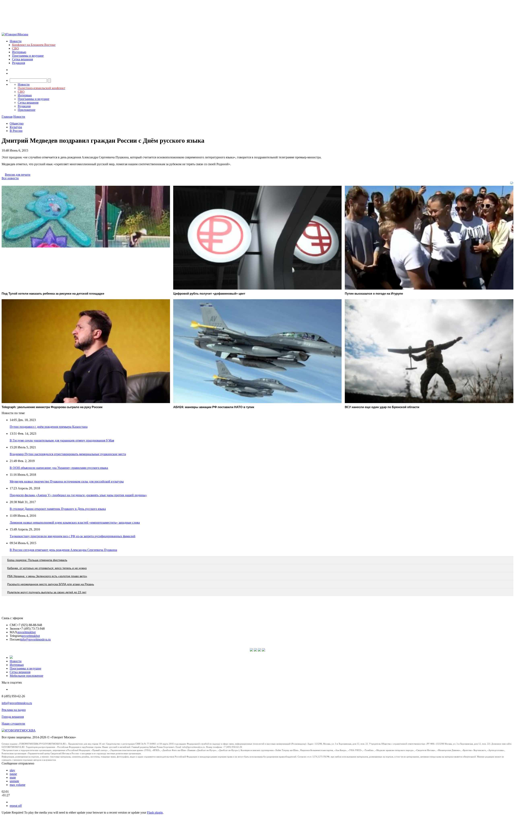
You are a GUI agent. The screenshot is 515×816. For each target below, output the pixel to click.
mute (13, 777)
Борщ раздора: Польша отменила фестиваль (37, 560)
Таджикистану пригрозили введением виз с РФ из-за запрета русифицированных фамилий (72, 536)
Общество (17, 123)
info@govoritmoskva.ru (35, 639)
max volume (17, 784)
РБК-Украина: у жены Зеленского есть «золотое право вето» (47, 576)
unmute (14, 781)
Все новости (10, 178)
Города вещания (13, 716)
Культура (16, 127)
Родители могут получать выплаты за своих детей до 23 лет (46, 592)
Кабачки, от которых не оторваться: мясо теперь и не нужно (47, 568)
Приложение (26, 109)
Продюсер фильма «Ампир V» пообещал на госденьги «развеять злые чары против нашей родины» (78, 495)
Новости (16, 41)
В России (16, 130)
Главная (7, 116)
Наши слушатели (13, 723)
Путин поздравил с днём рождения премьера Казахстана (49, 426)
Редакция (18, 63)
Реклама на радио (14, 710)
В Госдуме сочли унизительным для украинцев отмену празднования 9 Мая (62, 440)
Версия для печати (17, 174)
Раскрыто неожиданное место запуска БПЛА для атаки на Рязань (50, 584)
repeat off (16, 805)
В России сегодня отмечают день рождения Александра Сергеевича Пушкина (63, 550)
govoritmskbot (26, 632)
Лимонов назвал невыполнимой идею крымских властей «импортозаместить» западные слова (75, 522)
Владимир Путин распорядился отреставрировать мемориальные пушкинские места (68, 454)
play (12, 770)
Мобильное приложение (26, 675)
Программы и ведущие (28, 55)
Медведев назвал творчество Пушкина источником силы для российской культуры (67, 481)
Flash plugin (155, 812)
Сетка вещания (22, 59)
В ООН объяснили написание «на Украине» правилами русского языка (59, 467)
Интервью (19, 52)
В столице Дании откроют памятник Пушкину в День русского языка (58, 509)
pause (13, 774)
